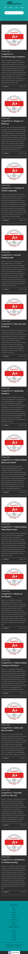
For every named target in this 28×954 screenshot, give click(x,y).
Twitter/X (14, 932)
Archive (14, 912)
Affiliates (14, 915)
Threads (14, 934)
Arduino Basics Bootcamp (8, 17)
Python (16, 17)
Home (14, 907)
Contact (22, 7)
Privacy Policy (10, 947)
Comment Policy (14, 919)
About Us (14, 924)
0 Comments (6, 86)
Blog (5, 7)
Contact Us (14, 922)
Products (10, 7)
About (16, 7)
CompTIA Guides (5, 51)
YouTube (14, 939)
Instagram (14, 937)
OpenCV (22, 17)
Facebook (14, 930)
